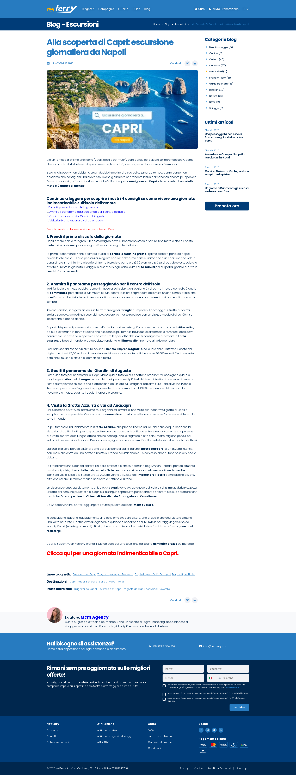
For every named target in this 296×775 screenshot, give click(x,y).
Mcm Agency (95, 617)
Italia (121, 581)
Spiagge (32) (217, 108)
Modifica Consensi (219, 768)
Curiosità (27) (217, 65)
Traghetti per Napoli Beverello (115, 574)
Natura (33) (216, 96)
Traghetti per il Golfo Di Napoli (153, 574)
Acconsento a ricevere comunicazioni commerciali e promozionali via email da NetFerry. (208, 693)
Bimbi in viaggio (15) (221, 47)
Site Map (242, 768)
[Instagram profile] (207, 730)
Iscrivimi (239, 707)
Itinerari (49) (217, 90)
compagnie (106, 9)
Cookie (198, 768)
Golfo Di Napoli (107, 581)
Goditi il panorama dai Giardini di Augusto (77, 216)
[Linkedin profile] (221, 730)
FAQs (151, 730)
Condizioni (154, 748)
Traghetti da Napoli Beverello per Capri (97, 589)
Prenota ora (227, 206)
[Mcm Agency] (55, 619)
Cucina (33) (216, 53)
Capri (73, 581)
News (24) (215, 102)
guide (136, 9)
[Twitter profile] (214, 730)
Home (156, 24)
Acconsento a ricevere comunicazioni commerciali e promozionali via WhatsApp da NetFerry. (206, 699)
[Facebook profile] (201, 730)
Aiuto (201, 9)
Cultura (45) (216, 59)
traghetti (88, 9)
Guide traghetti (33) (221, 83)
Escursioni (180, 24)
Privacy (184, 768)
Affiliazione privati (107, 730)
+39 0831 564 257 (163, 646)
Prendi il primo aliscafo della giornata (73, 207)
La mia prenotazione (225, 9)
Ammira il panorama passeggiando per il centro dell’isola (87, 212)
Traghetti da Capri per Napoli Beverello (146, 589)
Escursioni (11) (218, 71)
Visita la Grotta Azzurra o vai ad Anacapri (77, 220)
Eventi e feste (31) (220, 77)
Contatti (52, 736)
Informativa (232, 687)
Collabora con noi (58, 742)
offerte (123, 9)
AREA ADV (102, 742)
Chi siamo (53, 730)
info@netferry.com (215, 646)
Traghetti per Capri (84, 574)
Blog (147, 9)
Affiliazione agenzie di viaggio (115, 736)
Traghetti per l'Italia (183, 574)
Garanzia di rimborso (161, 742)
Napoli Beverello (87, 581)
